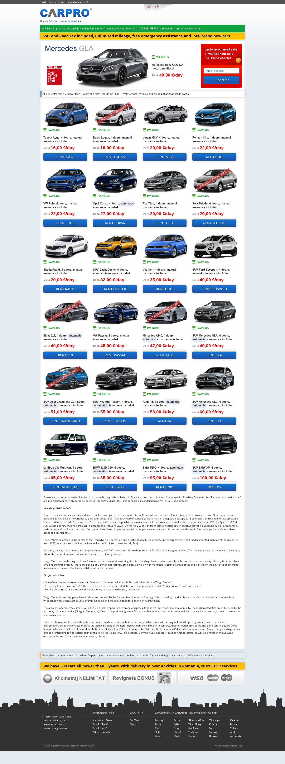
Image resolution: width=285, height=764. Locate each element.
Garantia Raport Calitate (73, 678)
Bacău (158, 724)
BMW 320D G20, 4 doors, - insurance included (113, 469)
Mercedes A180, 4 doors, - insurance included (163, 337)
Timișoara (193, 732)
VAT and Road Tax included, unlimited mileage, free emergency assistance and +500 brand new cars (136, 35)
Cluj (157, 728)
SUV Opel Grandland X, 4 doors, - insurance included (64, 403)
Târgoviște (214, 720)
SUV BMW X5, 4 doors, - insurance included (212, 469)
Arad (232, 732)
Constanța (235, 720)
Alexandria (235, 736)
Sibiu (157, 732)
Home (43, 21)
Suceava (213, 732)
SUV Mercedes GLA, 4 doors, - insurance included (212, 337)
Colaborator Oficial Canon (211, 678)
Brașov (158, 736)
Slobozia (234, 728)
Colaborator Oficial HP (142, 678)
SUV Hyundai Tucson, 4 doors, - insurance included (113, 403)
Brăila (176, 724)
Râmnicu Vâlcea (196, 720)
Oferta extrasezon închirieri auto (65, 21)
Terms (109, 720)
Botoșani (213, 736)
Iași (211, 728)
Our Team (135, 720)
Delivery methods (101, 732)
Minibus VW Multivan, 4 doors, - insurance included (63, 469)
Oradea (191, 736)
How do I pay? (99, 728)
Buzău (177, 720)
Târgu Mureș (194, 724)
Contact (133, 724)
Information (98, 720)
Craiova (213, 724)
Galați (176, 728)
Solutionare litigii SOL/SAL (55, 728)
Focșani (233, 724)
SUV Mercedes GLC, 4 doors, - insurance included (212, 403)
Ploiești (177, 732)
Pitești (176, 736)
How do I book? (100, 724)
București (159, 720)
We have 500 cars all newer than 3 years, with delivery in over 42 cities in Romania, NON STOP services (140, 665)
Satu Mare (193, 728)
